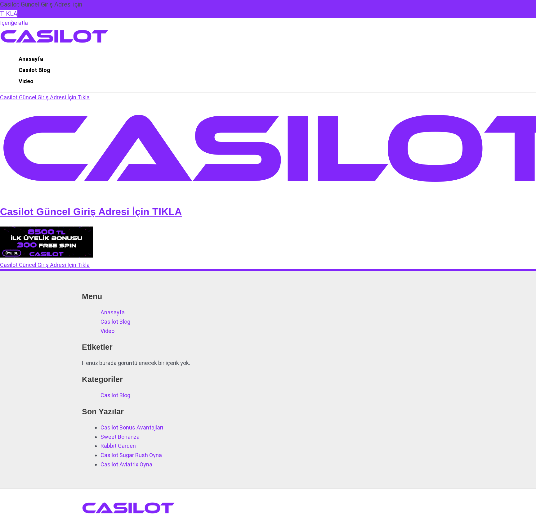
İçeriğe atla (14, 23)
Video (26, 81)
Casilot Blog (34, 70)
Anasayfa (31, 59)
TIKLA (8, 13)
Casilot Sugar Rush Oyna (131, 455)
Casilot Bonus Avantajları (131, 427)
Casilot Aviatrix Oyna (126, 464)
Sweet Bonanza (120, 436)
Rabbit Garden (118, 445)
